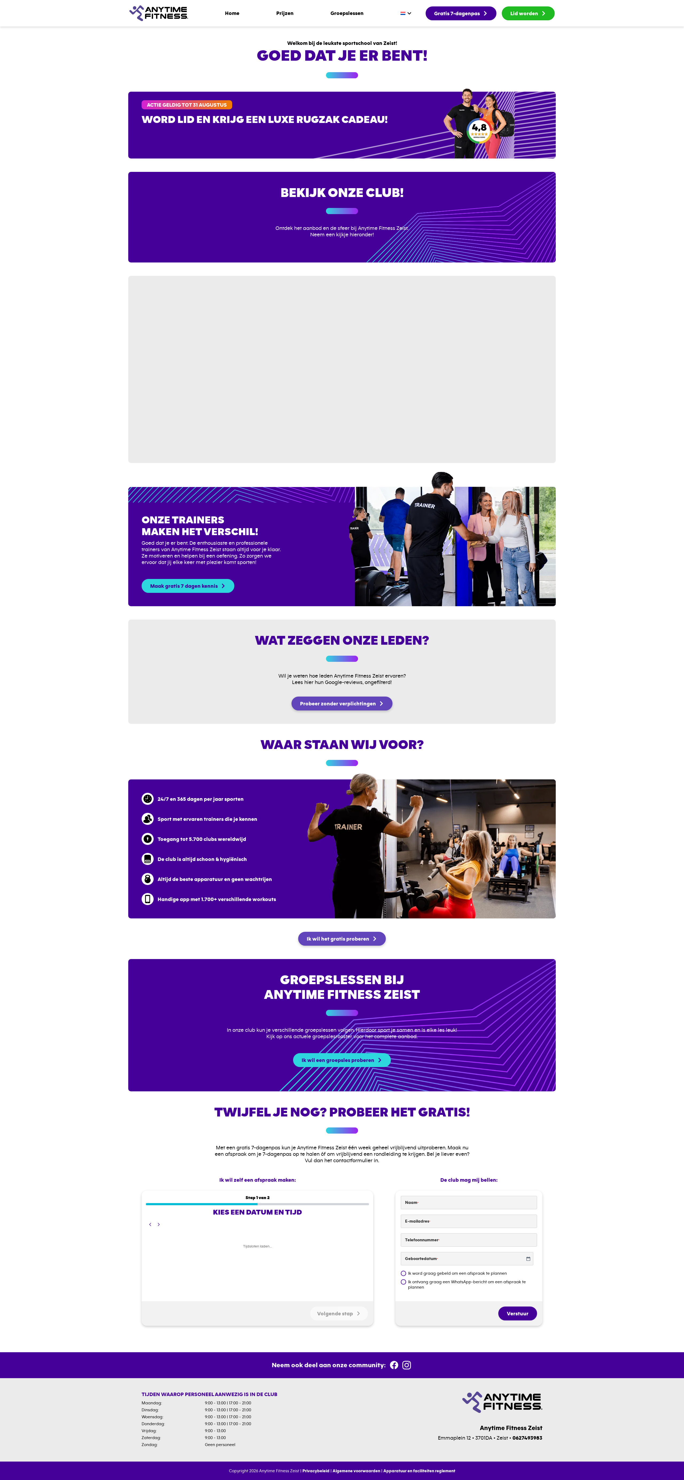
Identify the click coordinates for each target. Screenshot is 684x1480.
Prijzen (285, 13)
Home (232, 13)
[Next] (158, 1224)
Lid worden (524, 13)
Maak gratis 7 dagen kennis (184, 586)
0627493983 (527, 1438)
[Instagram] (406, 1366)
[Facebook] (395, 1366)
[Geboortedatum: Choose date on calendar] (528, 1259)
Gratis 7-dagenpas (457, 13)
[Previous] (150, 1224)
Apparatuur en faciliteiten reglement (419, 1470)
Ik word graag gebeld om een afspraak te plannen (457, 1273)
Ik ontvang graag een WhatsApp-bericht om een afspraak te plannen (467, 1284)
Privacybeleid (315, 1470)
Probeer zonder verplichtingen (338, 703)
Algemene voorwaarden (356, 1470)
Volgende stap (335, 1313)
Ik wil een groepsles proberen (338, 1060)
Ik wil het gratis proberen (338, 939)
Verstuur (517, 1313)
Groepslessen (347, 13)
